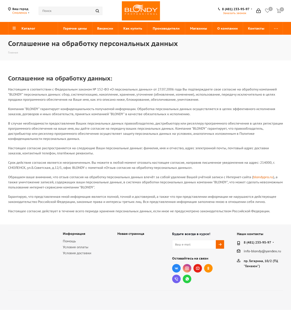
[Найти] (97, 11)
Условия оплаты (75, 247)
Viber (176, 279)
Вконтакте (176, 268)
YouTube (197, 268)
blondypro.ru (263, 177)
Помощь (69, 241)
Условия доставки (77, 253)
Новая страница (130, 233)
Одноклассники (208, 268)
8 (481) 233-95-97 (235, 9)
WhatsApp (187, 279)
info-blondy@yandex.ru (262, 251)
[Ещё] (276, 28)
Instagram (187, 268)
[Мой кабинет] (258, 10)
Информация (74, 233)
